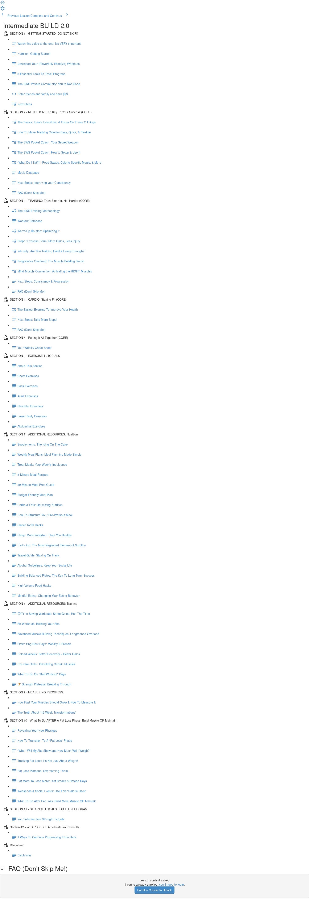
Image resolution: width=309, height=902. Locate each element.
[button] (2, 4)
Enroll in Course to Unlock (154, 890)
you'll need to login (171, 884)
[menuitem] (2, 10)
